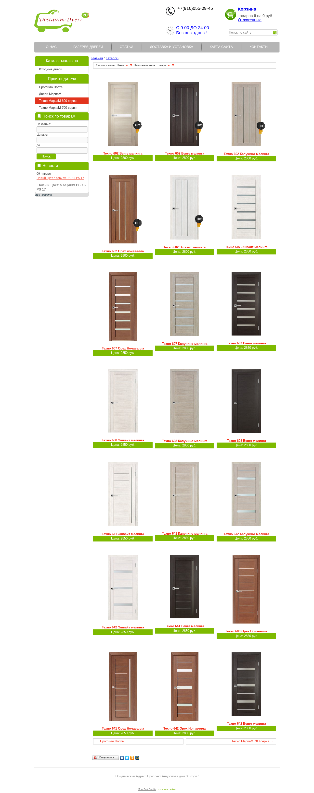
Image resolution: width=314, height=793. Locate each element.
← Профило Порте (110, 741)
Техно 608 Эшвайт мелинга (123, 440)
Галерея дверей (88, 47)
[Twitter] (127, 758)
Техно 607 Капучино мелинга (184, 344)
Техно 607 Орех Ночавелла (123, 348)
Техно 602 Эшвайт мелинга (184, 247)
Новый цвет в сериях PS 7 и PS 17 (60, 178)
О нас (51, 47)
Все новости (43, 194)
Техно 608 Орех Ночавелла (246, 631)
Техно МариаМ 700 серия (58, 107)
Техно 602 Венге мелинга (122, 153)
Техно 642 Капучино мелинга (246, 534)
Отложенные (250, 20)
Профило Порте (51, 87)
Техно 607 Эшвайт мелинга (246, 247)
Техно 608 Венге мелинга (246, 441)
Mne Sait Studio (147, 789)
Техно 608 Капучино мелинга (184, 441)
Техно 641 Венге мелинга (184, 626)
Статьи (126, 47)
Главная (97, 58)
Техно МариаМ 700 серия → (252, 741)
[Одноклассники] (132, 758)
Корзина (247, 9)
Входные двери (50, 69)
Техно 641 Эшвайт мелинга (123, 534)
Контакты (258, 47)
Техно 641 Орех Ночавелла (123, 728)
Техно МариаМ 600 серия (58, 101)
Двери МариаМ (50, 94)
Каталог (112, 58)
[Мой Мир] (137, 758)
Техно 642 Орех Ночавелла (184, 728)
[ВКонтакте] (122, 758)
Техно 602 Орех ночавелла (123, 251)
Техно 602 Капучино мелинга (246, 154)
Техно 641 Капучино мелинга (184, 533)
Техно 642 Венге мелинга (246, 723)
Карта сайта (221, 47)
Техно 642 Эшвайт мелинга (123, 627)
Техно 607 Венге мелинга (246, 343)
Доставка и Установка (171, 47)
